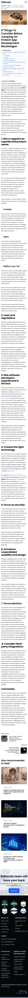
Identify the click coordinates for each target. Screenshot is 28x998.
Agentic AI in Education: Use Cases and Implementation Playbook (14, 792)
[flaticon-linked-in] (20, 993)
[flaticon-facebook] (17, 993)
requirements (11, 471)
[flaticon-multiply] (23, 993)
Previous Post (5, 733)
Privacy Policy (6, 986)
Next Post (24, 745)
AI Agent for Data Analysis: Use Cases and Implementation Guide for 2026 (13, 859)
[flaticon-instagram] (26, 993)
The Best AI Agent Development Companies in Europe (14, 825)
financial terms (5, 398)
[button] (26, 2)
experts (19, 392)
